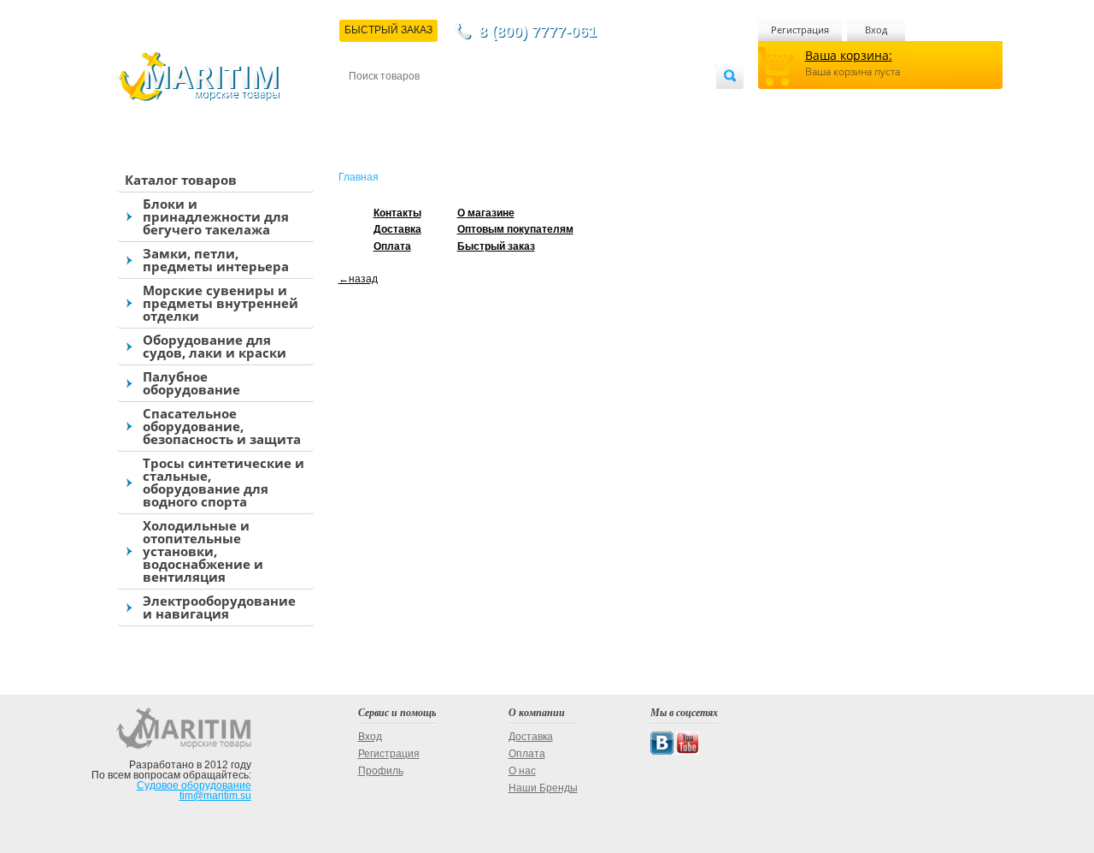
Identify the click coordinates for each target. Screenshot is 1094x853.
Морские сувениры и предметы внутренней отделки (220, 302)
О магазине (554, 104)
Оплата (490, 104)
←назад (358, 279)
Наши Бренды (543, 788)
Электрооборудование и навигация (219, 607)
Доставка (433, 104)
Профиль (380, 771)
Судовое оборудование (194, 785)
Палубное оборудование (191, 383)
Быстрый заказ (496, 246)
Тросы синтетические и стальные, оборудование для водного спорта (223, 482)
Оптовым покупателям (664, 104)
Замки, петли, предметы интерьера (216, 260)
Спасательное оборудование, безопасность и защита (222, 426)
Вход (876, 29)
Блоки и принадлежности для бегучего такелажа (216, 216)
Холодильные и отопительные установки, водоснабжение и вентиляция (203, 551)
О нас (522, 771)
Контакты (368, 104)
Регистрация (800, 29)
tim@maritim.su (215, 796)
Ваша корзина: (848, 55)
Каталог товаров (181, 179)
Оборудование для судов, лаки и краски (214, 346)
